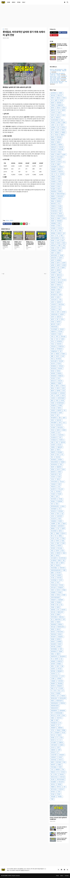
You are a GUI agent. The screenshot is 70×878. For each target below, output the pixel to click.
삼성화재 (63, 262)
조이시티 (58, 469)
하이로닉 (52, 582)
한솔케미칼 (53, 609)
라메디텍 (59, 181)
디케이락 (59, 176)
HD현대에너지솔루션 (55, 705)
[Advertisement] (35, 15)
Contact (67, 875)
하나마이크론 (59, 577)
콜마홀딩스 (53, 528)
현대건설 (59, 634)
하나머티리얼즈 (54, 580)
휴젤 (62, 666)
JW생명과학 (53, 727)
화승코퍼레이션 (63, 656)
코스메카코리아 (59, 516)
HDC (52, 713)
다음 (3, 273)
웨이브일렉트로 (54, 417)
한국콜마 (63, 594)
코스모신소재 (53, 518)
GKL (59, 690)
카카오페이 (59, 494)
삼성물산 (58, 252)
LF (57, 740)
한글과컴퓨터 (60, 599)
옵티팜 (52, 400)
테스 (56, 535)
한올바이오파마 (60, 612)
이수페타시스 (61, 439)
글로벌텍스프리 (60, 105)
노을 (57, 124)
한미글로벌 (59, 602)
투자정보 (63, 538)
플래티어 (62, 562)
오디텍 (63, 390)
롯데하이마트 (53, 203)
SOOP (59, 791)
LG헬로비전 (53, 749)
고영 (51, 100)
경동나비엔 (53, 95)
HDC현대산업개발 (58, 713)
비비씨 (62, 240)
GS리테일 (53, 695)
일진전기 (52, 449)
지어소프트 (62, 481)
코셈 (62, 513)
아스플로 (62, 339)
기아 (58, 110)
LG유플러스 (61, 745)
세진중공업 (53, 289)
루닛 (59, 203)
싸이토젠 (52, 321)
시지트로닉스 (53, 309)
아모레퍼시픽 (53, 334)
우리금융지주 (53, 405)
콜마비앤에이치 (61, 526)
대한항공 (58, 142)
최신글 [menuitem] (23, 2)
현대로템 (52, 639)
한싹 (58, 609)
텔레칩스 (60, 535)
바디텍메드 (53, 225)
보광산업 (59, 233)
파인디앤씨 (53, 548)
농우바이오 (63, 127)
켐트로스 (63, 506)
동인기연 (59, 161)
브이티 (62, 238)
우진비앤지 (53, 410)
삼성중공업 (59, 260)
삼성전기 (60, 257)
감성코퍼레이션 (54, 93)
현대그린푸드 (53, 636)
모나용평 (58, 218)
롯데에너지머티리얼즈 (61, 193)
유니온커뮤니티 (58, 425)
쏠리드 (58, 324)
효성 (61, 658)
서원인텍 (59, 277)
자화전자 (58, 449)
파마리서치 (59, 545)
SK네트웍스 (62, 774)
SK (51, 774)
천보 (59, 486)
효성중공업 (53, 661)
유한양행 (63, 430)
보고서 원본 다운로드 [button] (10, 195)
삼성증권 (52, 262)
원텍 (58, 415)
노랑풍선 (63, 122)
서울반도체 (53, 277)
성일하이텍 (53, 282)
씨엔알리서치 (53, 331)
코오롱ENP (53, 523)
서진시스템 (53, 280)
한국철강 (52, 594)
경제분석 (52, 97)
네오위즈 (52, 115)
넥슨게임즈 (53, 122)
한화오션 (58, 629)
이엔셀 (52, 442)
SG (58, 772)
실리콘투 (52, 319)
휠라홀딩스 (59, 663)
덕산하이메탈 (60, 149)
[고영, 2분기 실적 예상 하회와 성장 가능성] (53, 828)
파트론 (52, 550)
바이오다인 (60, 228)
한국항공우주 (53, 599)
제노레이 (52, 454)
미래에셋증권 (53, 223)
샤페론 (59, 272)
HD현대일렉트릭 (54, 710)
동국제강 (52, 154)
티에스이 (52, 543)
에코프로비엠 (53, 375)
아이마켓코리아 (59, 341)
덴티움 (59, 152)
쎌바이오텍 (53, 324)
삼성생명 (61, 255)
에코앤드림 (59, 373)
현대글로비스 (60, 636)
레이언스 (59, 186)
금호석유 (63, 107)
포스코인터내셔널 (62, 558)
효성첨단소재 (59, 661)
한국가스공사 (53, 587)
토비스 (58, 538)
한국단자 (52, 590)
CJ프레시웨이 (60, 681)
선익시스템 (63, 280)
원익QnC (52, 415)
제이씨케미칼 (53, 459)
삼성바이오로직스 (54, 255)
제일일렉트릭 (59, 467)
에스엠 (52, 358)
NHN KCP (53, 764)
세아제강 (60, 287)
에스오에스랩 (58, 358)
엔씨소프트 (60, 380)
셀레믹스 (59, 289)
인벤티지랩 (63, 442)
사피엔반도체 (53, 250)
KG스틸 (63, 732)
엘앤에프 (59, 383)
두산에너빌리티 (54, 166)
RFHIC (60, 767)
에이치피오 (60, 368)
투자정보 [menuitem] (18, 2)
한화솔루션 (60, 624)
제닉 (62, 454)
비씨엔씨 (52, 243)
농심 (58, 127)
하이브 (58, 582)
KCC (52, 732)
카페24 (52, 496)
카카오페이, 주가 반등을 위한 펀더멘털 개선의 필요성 (62, 45)
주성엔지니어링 (54, 474)
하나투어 (60, 580)
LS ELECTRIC (54, 754)
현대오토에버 (53, 644)
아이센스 (52, 343)
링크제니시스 (53, 208)
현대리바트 (59, 639)
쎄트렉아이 (59, 321)
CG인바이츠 (53, 673)
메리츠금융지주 (60, 216)
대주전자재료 (59, 137)
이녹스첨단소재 (54, 437)
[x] (58, 869)
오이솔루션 (53, 398)
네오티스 (58, 115)
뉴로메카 (52, 129)
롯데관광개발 (53, 191)
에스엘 (62, 356)
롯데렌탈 (59, 191)
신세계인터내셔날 (54, 314)
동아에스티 (53, 159)
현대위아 (59, 644)
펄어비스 (52, 553)
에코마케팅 (53, 373)
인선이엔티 (53, 444)
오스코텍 (57, 395)
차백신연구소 (53, 486)
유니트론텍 (53, 427)
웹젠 (60, 417)
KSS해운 (52, 737)
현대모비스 (53, 641)
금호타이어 (53, 110)
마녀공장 (59, 208)
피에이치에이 (62, 567)
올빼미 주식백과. (8, 875)
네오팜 (63, 115)
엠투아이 (58, 388)
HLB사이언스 (59, 717)
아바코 (57, 336)
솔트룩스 (58, 297)
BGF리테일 (53, 671)
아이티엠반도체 (59, 348)
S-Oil (52, 769)
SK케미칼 (59, 784)
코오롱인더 (60, 521)
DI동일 (52, 688)
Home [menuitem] (8, 2)
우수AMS (60, 405)
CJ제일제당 (53, 681)
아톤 (60, 351)
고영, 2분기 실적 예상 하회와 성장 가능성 (62, 827)
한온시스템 (53, 612)
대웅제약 (62, 134)
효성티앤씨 (53, 663)
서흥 (58, 280)
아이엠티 (52, 348)
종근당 (63, 469)
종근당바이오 (53, 471)
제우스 (52, 457)
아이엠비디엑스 (61, 346)
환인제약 (56, 658)
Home (57, 875)
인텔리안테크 (59, 447)
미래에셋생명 (59, 220)
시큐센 (59, 309)
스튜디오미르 (53, 307)
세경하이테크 (59, 282)
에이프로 (52, 371)
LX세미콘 (60, 757)
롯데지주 (59, 198)
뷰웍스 (62, 235)
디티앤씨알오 (53, 181)
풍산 (64, 560)
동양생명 (59, 159)
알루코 (52, 353)
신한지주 (52, 316)
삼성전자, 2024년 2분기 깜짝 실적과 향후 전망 (62, 833)
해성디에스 (53, 631)
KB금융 (58, 730)
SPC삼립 (52, 794)
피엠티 (64, 570)
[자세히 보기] (29, 224)
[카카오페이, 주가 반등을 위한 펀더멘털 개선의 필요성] (53, 45)
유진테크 (58, 430)
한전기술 (52, 614)
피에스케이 (58, 565)
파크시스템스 (59, 548)
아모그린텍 (60, 331)
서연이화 (52, 275)
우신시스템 (53, 407)
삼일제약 (63, 267)
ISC (60, 722)
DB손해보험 (60, 683)
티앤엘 (62, 540)
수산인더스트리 (54, 299)
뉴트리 (58, 129)
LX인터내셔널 (53, 759)
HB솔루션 (63, 695)
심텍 (57, 319)
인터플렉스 (53, 447)
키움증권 (57, 533)
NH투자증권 (58, 762)
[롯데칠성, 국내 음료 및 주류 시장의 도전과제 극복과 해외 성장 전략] (6, 235)
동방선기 (52, 156)
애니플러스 (63, 353)
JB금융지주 (53, 725)
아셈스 (52, 339)
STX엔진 (58, 794)
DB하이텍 (53, 685)
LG (60, 740)
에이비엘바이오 (54, 366)
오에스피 (63, 395)
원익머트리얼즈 (54, 412)
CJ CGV (62, 676)
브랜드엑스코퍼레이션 (55, 238)
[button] (64, 2)
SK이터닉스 (53, 784)
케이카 (52, 503)
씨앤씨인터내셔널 (54, 326)
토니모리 (52, 538)
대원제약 (52, 137)
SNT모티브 (61, 789)
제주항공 (52, 469)
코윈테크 (64, 523)
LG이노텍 (52, 747)
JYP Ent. (53, 730)
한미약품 (52, 604)
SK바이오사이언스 (54, 777)
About (61, 875)
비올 (64, 245)
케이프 (57, 503)
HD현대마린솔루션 (54, 703)
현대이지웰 (53, 646)
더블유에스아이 (54, 147)
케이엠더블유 (59, 501)
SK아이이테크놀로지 (61, 779)
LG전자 (58, 747)
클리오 (52, 533)
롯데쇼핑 (52, 193)
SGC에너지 (63, 772)
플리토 (52, 565)
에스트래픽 (61, 361)
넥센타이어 (58, 117)
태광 (51, 535)
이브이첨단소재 (54, 439)
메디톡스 (60, 213)
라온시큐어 (53, 184)
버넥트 (60, 230)
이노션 (58, 432)
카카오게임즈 (58, 491)
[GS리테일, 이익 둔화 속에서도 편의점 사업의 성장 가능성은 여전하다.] (53, 58)
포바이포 (57, 555)
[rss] (67, 869)
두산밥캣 (58, 164)
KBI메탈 (63, 730)
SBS (63, 769)
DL (56, 688)
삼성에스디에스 (54, 257)
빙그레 (58, 248)
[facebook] (61, 869)
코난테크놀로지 (54, 508)
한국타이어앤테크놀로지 (55, 597)
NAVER (52, 762)
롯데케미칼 (59, 201)
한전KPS (58, 614)
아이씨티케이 (59, 343)
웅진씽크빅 (59, 410)
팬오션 (62, 550)
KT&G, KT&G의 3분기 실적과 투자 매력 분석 (58, 818)
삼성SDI (58, 265)
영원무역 (52, 390)
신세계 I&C (63, 311)
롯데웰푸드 (53, 196)
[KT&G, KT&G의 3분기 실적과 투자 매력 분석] (58, 810)
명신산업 (52, 218)
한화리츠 (52, 622)
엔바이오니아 (53, 380)
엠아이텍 (63, 385)
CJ (58, 673)
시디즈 (59, 307)
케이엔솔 (60, 498)
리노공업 (59, 206)
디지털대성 (53, 176)
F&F (55, 690)
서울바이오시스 (59, 275)
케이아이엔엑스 (54, 498)
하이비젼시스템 (54, 585)
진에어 (59, 484)
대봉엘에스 (63, 132)
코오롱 (59, 518)
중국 (60, 474)
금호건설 (58, 107)
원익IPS (60, 412)
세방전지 (52, 284)
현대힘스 (52, 654)
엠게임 (52, 385)
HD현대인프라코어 (54, 708)
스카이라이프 (53, 304)
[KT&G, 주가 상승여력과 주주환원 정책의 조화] (53, 52)
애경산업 (57, 353)
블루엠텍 (52, 240)
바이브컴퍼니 (53, 228)
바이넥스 (59, 225)
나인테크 (59, 112)
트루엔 (52, 540)
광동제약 (52, 102)
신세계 (58, 311)
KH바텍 (59, 735)
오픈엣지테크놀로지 (61, 398)
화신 (51, 658)
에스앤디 (57, 356)
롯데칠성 (6, 29)
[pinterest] (64, 869)
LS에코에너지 (53, 757)
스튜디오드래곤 (61, 304)
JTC (58, 725)
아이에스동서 (53, 346)
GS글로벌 (58, 693)
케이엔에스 (53, 501)
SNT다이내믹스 (54, 789)
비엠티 (59, 245)
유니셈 (52, 425)
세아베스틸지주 (54, 287)
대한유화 (59, 139)
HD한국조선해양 (62, 698)
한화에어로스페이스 (61, 626)
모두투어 (63, 218)
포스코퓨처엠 (53, 560)
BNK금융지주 (60, 671)
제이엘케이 (63, 462)
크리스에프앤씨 (54, 530)
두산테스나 (61, 166)
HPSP (57, 720)
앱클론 (52, 356)
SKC (65, 786)
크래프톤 (63, 528)
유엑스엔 (52, 430)
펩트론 (52, 555)
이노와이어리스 (61, 435)
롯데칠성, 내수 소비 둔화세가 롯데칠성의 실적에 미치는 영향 (30, 243)
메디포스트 (53, 216)
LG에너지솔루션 (54, 745)
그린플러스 (53, 105)
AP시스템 (59, 668)
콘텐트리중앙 (53, 526)
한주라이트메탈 (54, 617)
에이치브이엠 (53, 368)
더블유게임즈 (53, 144)
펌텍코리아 (59, 553)
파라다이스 (53, 545)
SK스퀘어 (52, 779)
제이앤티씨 (60, 459)
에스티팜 (59, 363)
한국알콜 (63, 590)
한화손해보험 (53, 624)
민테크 (59, 223)
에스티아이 (53, 363)
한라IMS (52, 602)
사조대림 (63, 248)
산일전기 (52, 252)
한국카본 (58, 594)
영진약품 (58, 390)
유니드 (64, 422)
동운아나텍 (53, 161)
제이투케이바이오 (54, 464)
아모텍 (52, 336)
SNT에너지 (53, 791)
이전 (45, 273)
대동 (51, 132)
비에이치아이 (53, 245)
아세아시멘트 (63, 336)
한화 (64, 619)
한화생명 (58, 622)
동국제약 (58, 154)
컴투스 (57, 496)
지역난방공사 (53, 484)
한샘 (57, 604)
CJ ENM (52, 678)
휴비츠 (58, 666)
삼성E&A (52, 265)
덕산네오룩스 (53, 149)
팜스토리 (57, 550)
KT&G (61, 737)
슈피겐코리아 (59, 302)
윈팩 (60, 422)
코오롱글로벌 (53, 521)
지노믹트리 (53, 476)
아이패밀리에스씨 (54, 351)
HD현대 (52, 700)
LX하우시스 (60, 759)
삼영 (58, 267)
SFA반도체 (53, 772)
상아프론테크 (53, 272)
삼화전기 (52, 270)
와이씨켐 (62, 400)
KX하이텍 (52, 740)
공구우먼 (61, 100)
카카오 (52, 491)
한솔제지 (58, 607)
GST (58, 695)
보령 (64, 233)
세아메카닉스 (59, 284)
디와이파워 (62, 174)
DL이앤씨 (61, 688)
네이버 (52, 117)
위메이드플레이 (54, 422)
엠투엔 (63, 388)
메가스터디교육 (54, 213)
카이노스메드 (60, 489)
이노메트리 (53, 432)
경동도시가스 (59, 95)
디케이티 (59, 179)
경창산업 (58, 97)
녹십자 (62, 124)
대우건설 (56, 134)
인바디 (57, 442)
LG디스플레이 (53, 742)
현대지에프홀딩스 (54, 649)
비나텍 (58, 240)
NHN (64, 762)
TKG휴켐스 (60, 796)
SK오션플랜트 (53, 781)
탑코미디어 (63, 533)
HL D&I (58, 715)
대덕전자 (63, 129)
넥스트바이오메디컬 (54, 120)
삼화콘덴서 (59, 270)
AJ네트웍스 (53, 668)
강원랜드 (60, 93)
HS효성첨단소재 (54, 722)
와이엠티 (52, 403)
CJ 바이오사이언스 (54, 676)
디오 (56, 174)
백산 (56, 230)
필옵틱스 (52, 572)
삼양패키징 (53, 267)
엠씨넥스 (57, 385)
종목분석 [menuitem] (13, 2)
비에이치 (63, 243)
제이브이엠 (58, 457)
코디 (60, 508)
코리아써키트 (53, 511)
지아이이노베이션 (54, 481)
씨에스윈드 (62, 329)
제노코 (58, 454)
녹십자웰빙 (53, 127)
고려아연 (63, 97)
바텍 (51, 230)
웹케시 (64, 417)
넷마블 (58, 122)
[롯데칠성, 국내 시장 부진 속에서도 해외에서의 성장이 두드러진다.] (18, 235)
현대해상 (60, 651)
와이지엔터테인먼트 (60, 403)
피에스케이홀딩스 (54, 567)
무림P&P (52, 220)
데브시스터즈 (53, 152)
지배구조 (58, 479)
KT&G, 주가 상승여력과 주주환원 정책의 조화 (62, 51)
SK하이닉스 (59, 786)
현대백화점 (59, 641)
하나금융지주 (59, 575)
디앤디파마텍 (53, 171)
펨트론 (64, 553)
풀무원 (59, 560)
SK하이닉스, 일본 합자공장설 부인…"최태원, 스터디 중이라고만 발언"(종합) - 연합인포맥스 (58, 71)
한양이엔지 (63, 609)
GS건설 (52, 693)
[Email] (26, 224)
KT (57, 737)
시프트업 (52, 311)
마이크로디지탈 (54, 211)
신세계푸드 (62, 314)
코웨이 (59, 523)
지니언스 (52, 479)
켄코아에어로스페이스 (55, 506)
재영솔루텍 (53, 452)
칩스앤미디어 (53, 489)
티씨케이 (57, 540)
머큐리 (60, 211)
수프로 (60, 299)
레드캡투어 (53, 186)
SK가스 (55, 774)
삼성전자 (52, 260)
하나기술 (52, 577)
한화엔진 (52, 629)
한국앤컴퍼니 (53, 592)
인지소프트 (59, 444)
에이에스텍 (61, 366)
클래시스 (60, 530)
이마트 (60, 437)
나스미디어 (53, 112)
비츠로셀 (52, 248)
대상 (51, 134)
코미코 (58, 513)
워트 (64, 410)
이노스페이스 (53, 435)
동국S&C (64, 154)
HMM (52, 720)
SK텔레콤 (52, 786)
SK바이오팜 (62, 777)
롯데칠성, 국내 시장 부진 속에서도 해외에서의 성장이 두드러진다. (18, 243)
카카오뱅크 (53, 494)
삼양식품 (63, 265)
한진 (51, 619)
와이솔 (57, 400)
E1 (51, 690)
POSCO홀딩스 (54, 767)
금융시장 (52, 107)
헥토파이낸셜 (53, 634)
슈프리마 (52, 302)
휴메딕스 (52, 666)
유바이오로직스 (60, 427)
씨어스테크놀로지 (54, 329)
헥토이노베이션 (60, 631)
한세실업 (52, 607)
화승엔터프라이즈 (54, 656)
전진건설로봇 (59, 452)
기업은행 (63, 110)
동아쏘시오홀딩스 (60, 156)
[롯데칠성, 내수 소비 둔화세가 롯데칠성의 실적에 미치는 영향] (30, 235)
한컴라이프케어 (58, 619)
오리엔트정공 (62, 393)
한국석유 (58, 590)
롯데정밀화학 (53, 198)
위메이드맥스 (59, 420)
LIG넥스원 (53, 752)
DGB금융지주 (59, 685)
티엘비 (58, 543)
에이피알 (58, 371)
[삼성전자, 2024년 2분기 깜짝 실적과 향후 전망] (53, 834)
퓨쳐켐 (52, 562)
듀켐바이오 (59, 169)
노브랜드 (52, 124)
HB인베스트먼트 (54, 698)
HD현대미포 (62, 703)
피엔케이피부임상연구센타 (56, 570)
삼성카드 (58, 262)
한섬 (61, 604)
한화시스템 (53, 626)
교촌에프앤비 (59, 102)
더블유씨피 (60, 144)
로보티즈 (59, 188)
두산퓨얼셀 (53, 169)
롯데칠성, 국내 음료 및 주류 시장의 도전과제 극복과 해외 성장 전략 (6, 243)
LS (57, 752)
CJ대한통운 (59, 678)
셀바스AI (52, 292)
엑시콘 (58, 378)
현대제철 (59, 646)
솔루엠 (60, 294)
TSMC (52, 799)
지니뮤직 (59, 476)
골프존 (56, 100)
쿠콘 (58, 528)
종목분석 (11, 220)
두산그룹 (52, 164)
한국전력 (59, 592)
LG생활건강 (61, 742)
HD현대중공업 (62, 710)
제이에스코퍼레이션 (54, 462)
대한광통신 (53, 139)
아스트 (57, 339)
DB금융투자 (53, 683)
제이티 (61, 464)
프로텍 (57, 562)
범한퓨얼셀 (53, 233)
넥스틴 (62, 120)
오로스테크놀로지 (54, 393)
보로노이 (52, 235)
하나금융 (52, 575)
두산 (64, 161)
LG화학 (59, 749)
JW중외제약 (60, 727)
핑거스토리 (59, 572)
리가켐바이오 (53, 206)
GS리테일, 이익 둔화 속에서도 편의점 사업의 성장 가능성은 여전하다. (62, 58)
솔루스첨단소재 (54, 294)
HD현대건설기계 (59, 700)
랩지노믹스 (59, 184)
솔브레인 (52, 297)
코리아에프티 (60, 511)
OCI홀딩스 (59, 764)
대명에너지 (57, 132)
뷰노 (57, 235)
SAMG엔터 (57, 769)
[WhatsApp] (21, 224)
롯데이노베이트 (60, 196)
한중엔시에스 (61, 617)
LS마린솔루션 (61, 754)
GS (63, 690)
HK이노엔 (53, 715)
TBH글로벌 (53, 796)
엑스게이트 (53, 378)
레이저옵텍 (53, 188)
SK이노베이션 (61, 781)
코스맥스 (52, 516)
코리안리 (52, 513)
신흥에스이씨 (59, 316)
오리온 (52, 395)
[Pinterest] (24, 224)
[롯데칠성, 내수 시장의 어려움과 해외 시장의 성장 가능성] (41, 235)
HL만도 (63, 715)
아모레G (59, 334)
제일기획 (52, 467)
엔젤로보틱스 (53, 383)
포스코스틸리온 (54, 558)
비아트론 (58, 243)
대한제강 (52, 142)
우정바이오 (59, 407)
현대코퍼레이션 (54, 651)
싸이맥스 (62, 319)
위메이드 (52, 420)
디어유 (52, 174)
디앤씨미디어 (60, 171)
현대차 (61, 649)
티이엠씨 (63, 543)
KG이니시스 (53, 735)
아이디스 (52, 341)
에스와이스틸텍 (54, 361)
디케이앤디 (53, 179)
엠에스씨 (52, 388)
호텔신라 (58, 654)
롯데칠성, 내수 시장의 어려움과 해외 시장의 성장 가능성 (41, 243)
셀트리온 (58, 292)
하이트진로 (61, 585)
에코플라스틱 (60, 375)
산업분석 (59, 250)
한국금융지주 (60, 587)
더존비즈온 (61, 147)
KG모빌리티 (57, 732)
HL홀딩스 (52, 717)
